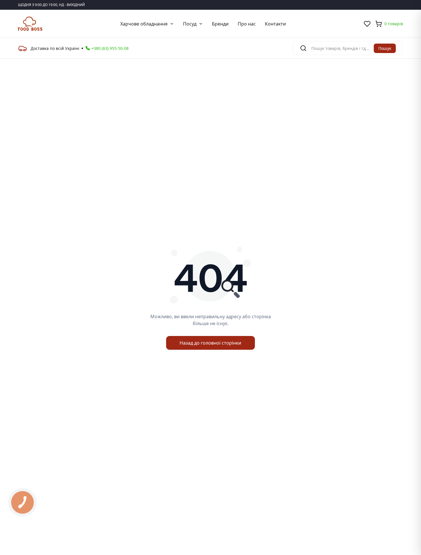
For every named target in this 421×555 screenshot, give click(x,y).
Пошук (384, 48)
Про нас (247, 24)
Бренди (220, 24)
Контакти (275, 24)
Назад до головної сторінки (210, 343)
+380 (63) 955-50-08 (110, 48)
